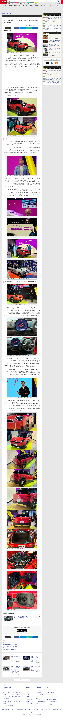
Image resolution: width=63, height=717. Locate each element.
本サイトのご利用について (6, 709)
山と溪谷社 (27, 696)
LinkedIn (36, 637)
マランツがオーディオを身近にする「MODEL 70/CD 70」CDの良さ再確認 (54, 54)
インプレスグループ (48, 709)
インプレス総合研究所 (6, 692)
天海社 (49, 689)
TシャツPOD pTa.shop (52, 699)
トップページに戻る (22, 679)
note (30, 637)
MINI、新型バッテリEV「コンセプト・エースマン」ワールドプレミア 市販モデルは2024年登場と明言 (35, 659)
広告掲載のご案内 (20, 709)
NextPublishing (15, 703)
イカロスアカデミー (41, 696)
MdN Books (40, 699)
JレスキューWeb (40, 694)
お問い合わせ (14, 709)
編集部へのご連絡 (28, 709)
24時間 (50, 15)
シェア (18, 637)
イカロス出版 (38, 687)
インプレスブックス (16, 701)
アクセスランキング (50, 13)
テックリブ (38, 703)
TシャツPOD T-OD (30, 692)
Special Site (48, 33)
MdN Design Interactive (41, 701)
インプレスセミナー (16, 694)
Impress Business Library (17, 692)
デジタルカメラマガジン (7, 701)
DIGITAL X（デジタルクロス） (18, 696)
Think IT (4, 689)
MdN (37, 698)
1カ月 (59, 15)
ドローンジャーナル (6, 696)
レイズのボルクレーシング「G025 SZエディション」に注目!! (54, 45)
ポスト (9, 637)
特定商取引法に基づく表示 (57, 709)
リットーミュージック (30, 689)
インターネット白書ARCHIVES (8, 705)
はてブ (24, 637)
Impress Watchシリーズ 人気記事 (52, 66)
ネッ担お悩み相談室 (6, 698)
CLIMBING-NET (29, 699)
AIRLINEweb (40, 689)
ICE (47, 687)
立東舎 (28, 694)
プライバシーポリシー (35, 709)
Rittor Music (28, 687)
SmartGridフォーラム (16, 689)
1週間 (54, 15)
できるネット (5, 703)
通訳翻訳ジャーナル (41, 692)
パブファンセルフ (51, 696)
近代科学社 (27, 701)
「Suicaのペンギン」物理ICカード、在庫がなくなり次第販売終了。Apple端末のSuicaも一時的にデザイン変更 (53, 82)
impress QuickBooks (51, 692)
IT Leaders (4, 694)
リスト (12, 637)
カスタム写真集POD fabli (52, 701)
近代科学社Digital (30, 703)
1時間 (45, 15)
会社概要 (41, 709)
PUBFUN (48, 694)
